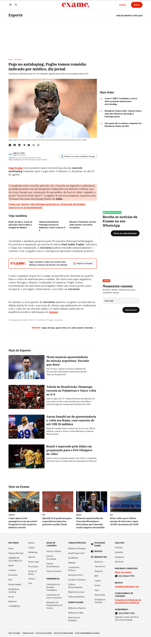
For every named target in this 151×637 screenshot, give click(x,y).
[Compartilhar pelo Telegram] (24, 145)
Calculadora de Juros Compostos (54, 596)
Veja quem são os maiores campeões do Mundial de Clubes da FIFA (123, 124)
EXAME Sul (73, 558)
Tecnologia (33, 566)
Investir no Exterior (77, 579)
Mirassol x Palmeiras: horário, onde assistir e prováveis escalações (82, 225)
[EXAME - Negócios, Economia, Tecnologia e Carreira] (75, 5)
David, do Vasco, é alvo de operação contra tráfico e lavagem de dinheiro (20, 225)
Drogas (49, 320)
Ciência (31, 579)
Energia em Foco (75, 575)
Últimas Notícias (15, 553)
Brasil (11, 565)
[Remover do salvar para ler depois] (38, 145)
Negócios (12, 601)
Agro (97, 590)
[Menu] (10, 5)
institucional (14, 633)
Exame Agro (33, 562)
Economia (12, 575)
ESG (10, 579)
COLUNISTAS (14, 606)
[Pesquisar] (16, 5)
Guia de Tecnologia (51, 557)
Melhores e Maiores (77, 608)
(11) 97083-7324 (126, 613)
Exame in (99, 562)
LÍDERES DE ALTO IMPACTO (15, 559)
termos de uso (28, 633)
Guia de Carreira (53, 571)
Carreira (12, 570)
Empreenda (100, 595)
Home (10, 59)
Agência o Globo (19, 153)
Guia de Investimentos (52, 565)
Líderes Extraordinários (75, 585)
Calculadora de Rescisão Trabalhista (53, 587)
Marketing (32, 552)
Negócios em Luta (76, 592)
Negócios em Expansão (74, 619)
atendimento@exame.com (127, 586)
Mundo (31, 543)
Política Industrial (76, 597)
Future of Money (32, 572)
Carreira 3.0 (100, 566)
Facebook (119, 562)
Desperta (99, 571)
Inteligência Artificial (13, 590)
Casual (31, 547)
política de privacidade (63, 633)
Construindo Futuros (73, 568)
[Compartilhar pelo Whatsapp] (9, 145)
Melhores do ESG (75, 613)
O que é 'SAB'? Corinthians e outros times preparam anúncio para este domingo (121, 101)
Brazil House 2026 (76, 553)
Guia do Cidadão (53, 551)
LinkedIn (119, 552)
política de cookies (44, 633)
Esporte (15, 15)
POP (30, 583)
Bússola (71, 562)
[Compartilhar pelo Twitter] (28, 145)
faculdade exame (99, 544)
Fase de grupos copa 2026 (129, 15)
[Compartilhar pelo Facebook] (14, 145)
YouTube (119, 547)
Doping (59, 320)
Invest (11, 597)
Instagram (119, 557)
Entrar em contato (123, 572)
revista (98, 551)
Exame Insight (14, 584)
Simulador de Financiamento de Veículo (54, 605)
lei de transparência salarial (87, 633)
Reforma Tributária (77, 548)
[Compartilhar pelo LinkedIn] (19, 145)
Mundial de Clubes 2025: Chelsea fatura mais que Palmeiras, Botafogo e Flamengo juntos (123, 114)
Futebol (40, 320)
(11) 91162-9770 (126, 576)
